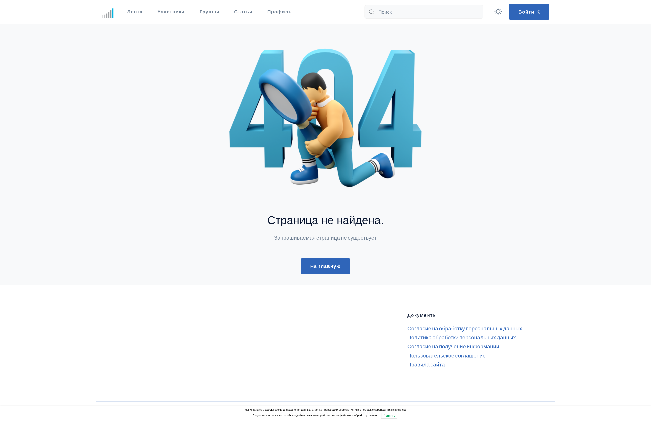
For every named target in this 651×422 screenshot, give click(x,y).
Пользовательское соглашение (446, 355)
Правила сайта (426, 364)
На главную (325, 266)
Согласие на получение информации (453, 346)
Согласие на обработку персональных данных (464, 328)
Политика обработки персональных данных (461, 337)
